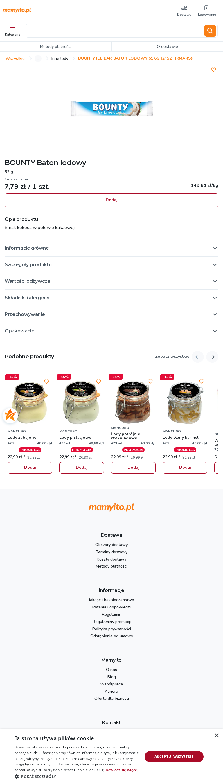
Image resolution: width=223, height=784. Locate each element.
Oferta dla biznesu (111, 698)
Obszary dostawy (111, 545)
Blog (111, 677)
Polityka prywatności (111, 629)
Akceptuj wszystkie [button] (174, 756)
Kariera (111, 691)
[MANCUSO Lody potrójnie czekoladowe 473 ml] (133, 403)
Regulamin (111, 614)
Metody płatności (111, 566)
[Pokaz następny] (212, 357)
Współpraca (111, 684)
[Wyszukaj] (210, 31)
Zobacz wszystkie (172, 356)
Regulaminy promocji (112, 622)
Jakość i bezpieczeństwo (111, 600)
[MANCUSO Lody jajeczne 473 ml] (30, 403)
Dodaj (112, 200)
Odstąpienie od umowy (111, 636)
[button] (111, 248)
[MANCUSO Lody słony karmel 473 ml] (185, 403)
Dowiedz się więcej (122, 769)
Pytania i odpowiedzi (111, 607)
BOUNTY (20, 162)
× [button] (216, 735)
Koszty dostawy (111, 559)
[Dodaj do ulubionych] (213, 69)
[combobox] (114, 30)
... (38, 58)
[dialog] (111, 756)
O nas (111, 669)
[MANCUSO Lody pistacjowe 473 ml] (81, 403)
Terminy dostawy (111, 552)
